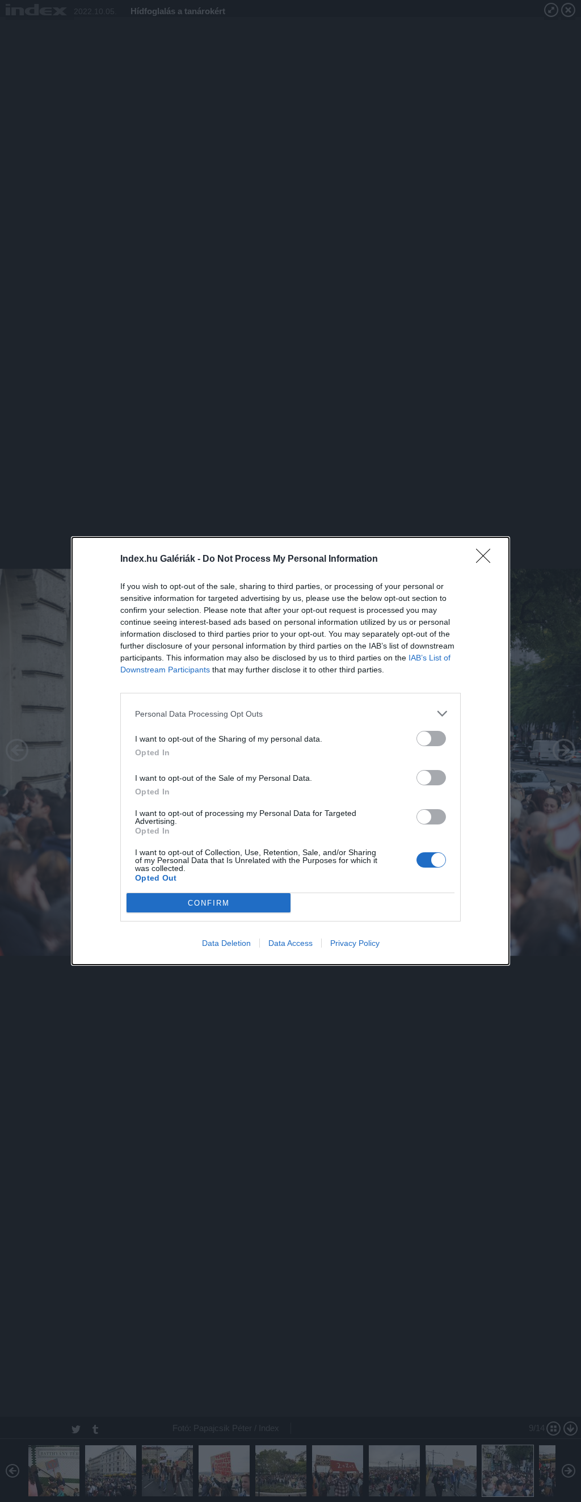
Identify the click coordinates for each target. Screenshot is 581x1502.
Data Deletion (226, 943)
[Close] (487, 559)
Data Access (290, 943)
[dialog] (290, 751)
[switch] (431, 738)
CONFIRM (209, 903)
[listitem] (290, 714)
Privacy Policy (355, 943)
